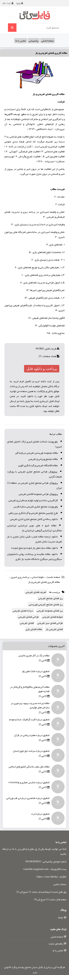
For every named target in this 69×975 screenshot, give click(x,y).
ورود (18, 3)
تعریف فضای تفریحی (35, 592)
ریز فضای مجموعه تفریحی (50, 610)
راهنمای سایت (56, 943)
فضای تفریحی (27, 623)
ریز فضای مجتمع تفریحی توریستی (46, 604)
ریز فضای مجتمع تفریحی (50, 598)
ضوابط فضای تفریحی (52, 616)
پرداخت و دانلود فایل (41, 369)
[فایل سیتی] (34, 15)
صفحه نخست (53, 577)
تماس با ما (20, 40)
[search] (12, 27)
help (60, 917)
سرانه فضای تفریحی (23, 610)
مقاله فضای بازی (34, 629)
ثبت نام (7, 3)
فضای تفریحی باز (54, 629)
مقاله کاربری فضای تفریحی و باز (51, 52)
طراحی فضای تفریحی (28, 616)
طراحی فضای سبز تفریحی (50, 623)
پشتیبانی (33, 40)
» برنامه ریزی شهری (21, 577)
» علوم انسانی (38, 577)
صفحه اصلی (47, 40)
